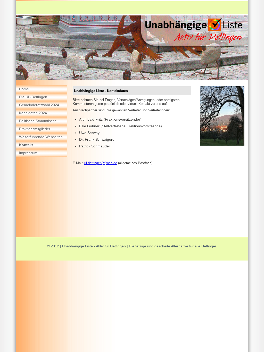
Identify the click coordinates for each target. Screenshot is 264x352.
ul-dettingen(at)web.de (100, 163)
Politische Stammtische (38, 121)
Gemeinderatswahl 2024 (39, 105)
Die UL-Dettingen (33, 97)
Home (24, 89)
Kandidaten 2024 (33, 113)
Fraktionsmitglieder (34, 129)
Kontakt (26, 145)
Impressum (28, 153)
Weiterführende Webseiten (41, 137)
